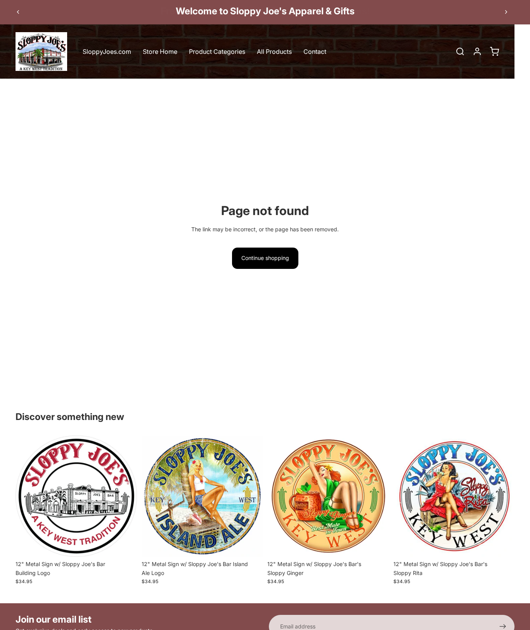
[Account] (477, 51)
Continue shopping (265, 258)
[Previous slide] (18, 12)
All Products (274, 51)
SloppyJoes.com (107, 51)
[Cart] (494, 51)
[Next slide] (505, 12)
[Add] (125, 545)
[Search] (460, 51)
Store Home (160, 51)
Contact (314, 51)
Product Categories (217, 51)
